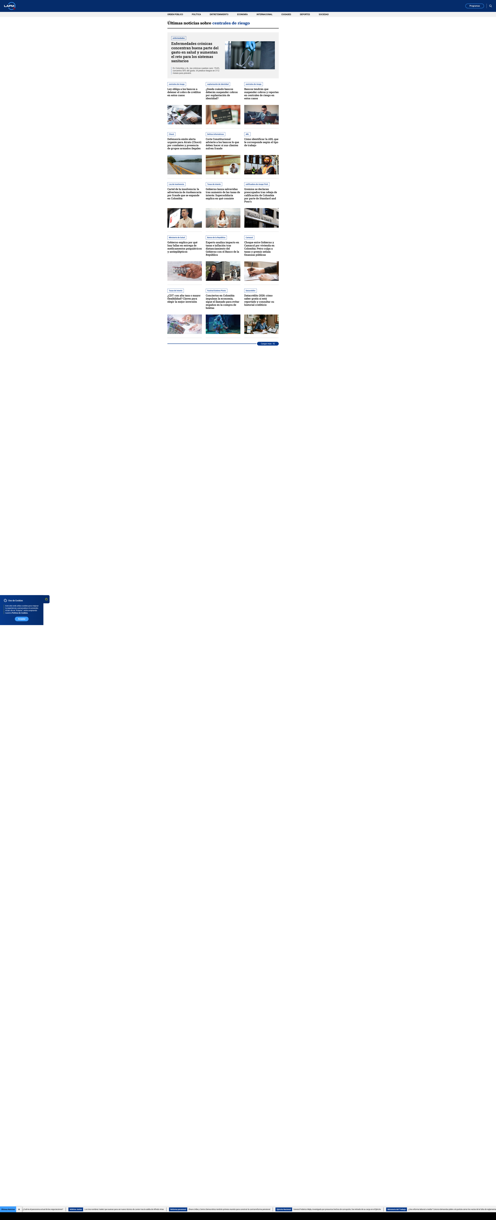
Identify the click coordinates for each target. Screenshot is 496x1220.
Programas (475, 6)
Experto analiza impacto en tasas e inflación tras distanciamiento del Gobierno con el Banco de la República (222, 248)
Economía (242, 14)
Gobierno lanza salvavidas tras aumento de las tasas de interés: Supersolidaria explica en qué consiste (223, 193)
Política (196, 14)
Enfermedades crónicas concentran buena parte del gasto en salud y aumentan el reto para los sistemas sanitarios (195, 52)
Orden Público (175, 14)
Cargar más (266, 343)
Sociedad (324, 14)
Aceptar (21, 619)
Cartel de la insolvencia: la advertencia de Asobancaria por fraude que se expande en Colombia (184, 193)
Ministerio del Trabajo (302, 1209)
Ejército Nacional (190, 1209)
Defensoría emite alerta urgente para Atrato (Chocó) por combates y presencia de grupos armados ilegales (184, 143)
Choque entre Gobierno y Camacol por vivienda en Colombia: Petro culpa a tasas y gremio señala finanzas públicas (259, 248)
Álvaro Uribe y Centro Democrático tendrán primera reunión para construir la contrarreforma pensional (135, 1209)
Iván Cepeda (428, 1209)
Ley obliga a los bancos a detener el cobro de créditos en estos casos (184, 92)
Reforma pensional (84, 1209)
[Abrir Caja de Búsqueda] (490, 6)
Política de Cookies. (20, 613)
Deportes (305, 14)
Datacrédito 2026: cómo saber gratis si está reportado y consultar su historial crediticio (259, 300)
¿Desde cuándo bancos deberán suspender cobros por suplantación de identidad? (222, 93)
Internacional (265, 14)
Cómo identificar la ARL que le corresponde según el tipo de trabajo (261, 142)
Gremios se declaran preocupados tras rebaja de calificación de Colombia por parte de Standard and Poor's (260, 195)
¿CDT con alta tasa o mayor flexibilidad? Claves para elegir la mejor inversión (184, 298)
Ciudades (286, 14)
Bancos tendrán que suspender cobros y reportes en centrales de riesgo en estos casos (261, 93)
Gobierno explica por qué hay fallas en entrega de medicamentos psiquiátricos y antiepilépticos (184, 247)
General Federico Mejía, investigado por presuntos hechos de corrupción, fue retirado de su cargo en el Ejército (243, 1209)
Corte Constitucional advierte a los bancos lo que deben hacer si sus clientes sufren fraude (222, 143)
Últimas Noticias (8, 1209)
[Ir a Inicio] (10, 6)
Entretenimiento (219, 14)
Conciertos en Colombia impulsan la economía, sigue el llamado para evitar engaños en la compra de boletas (222, 301)
